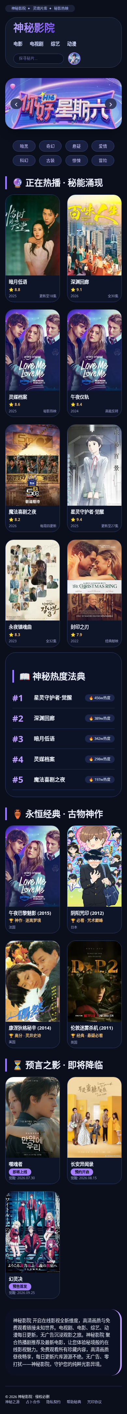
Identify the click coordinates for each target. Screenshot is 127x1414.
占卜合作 (33, 1401)
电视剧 (36, 44)
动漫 (71, 44)
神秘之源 (12, 1401)
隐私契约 (53, 1401)
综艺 (55, 44)
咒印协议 (94, 1401)
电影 (17, 44)
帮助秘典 (74, 1401)
